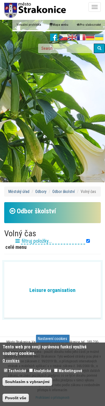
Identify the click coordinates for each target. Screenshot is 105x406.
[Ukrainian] (99, 37)
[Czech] (63, 37)
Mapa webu (60, 25)
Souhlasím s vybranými (27, 381)
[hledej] (99, 48)
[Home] (35, 10)
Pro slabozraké (90, 25)
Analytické (42, 371)
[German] (90, 37)
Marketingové (70, 371)
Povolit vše (15, 398)
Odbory (40, 191)
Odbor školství (63, 191)
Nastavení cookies (52, 338)
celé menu (15, 247)
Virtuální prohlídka (29, 25)
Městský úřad (18, 191)
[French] (81, 37)
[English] (72, 37)
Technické (17, 371)
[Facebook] (53, 37)
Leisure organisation (52, 290)
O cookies (11, 360)
